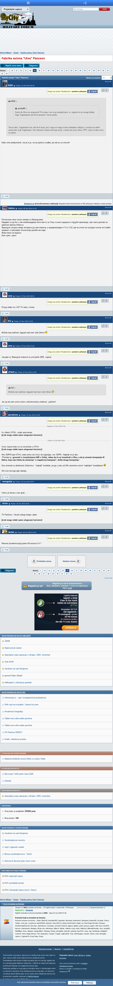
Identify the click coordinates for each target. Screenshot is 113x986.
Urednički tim (68, 949)
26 (85, 70)
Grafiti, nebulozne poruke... (16, 739)
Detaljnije (29, 910)
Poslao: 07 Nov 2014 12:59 (27, 372)
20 (57, 70)
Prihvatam (75, 983)
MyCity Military (5, 53)
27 (89, 70)
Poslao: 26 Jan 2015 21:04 (27, 532)
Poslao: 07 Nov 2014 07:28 (23, 321)
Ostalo (16, 53)
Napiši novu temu (13, 65)
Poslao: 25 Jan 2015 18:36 (30, 415)
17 (44, 70)
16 (39, 70)
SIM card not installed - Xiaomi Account (21, 705)
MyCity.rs (81, 955)
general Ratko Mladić (14, 676)
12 (21, 70)
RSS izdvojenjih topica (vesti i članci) (20, 890)
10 (12, 70)
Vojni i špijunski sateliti (14, 847)
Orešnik (8, 781)
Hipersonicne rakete (13, 648)
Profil (6, 196)
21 (62, 70)
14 (30, 70)
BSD (10, 85)
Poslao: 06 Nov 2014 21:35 (27, 208)
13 (25, 70)
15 (35, 70)
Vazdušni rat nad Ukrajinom (16, 669)
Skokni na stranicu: (93, 78)
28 (94, 70)
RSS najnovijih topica (14, 876)
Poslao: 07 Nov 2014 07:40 (24, 346)
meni (28, 3)
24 (76, 70)
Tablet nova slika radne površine (18, 718)
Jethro (11, 208)
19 (53, 70)
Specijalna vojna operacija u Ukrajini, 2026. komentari (27, 655)
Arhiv (5, 503)
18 (48, 70)
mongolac (7, 481)
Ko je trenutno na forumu (13, 904)
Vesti (76, 955)
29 (98, 70)
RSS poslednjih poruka (14, 883)
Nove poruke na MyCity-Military (16, 636)
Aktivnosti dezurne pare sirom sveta (20, 861)
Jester (11, 532)
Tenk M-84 (9, 662)
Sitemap (57, 949)
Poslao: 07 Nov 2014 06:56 (24, 296)
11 (16, 70)
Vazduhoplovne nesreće (15, 840)
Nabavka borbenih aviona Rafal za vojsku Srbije (25, 759)
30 (103, 70)
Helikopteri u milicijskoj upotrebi (18, 682)
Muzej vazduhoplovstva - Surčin (18, 854)
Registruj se (29, 204)
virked (11, 372)
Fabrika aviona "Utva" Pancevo (32, 53)
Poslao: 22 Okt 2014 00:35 (25, 85)
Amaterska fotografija (14, 711)
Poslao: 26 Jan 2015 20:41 (20, 503)
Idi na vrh (109, 578)
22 (67, 70)
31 (108, 70)
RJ (9, 321)
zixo (10, 296)
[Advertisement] (56, 40)
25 (80, 70)
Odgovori (33, 65)
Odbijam (89, 983)
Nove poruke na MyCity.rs (13, 692)
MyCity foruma (33, 976)
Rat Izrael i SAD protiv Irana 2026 (19, 774)
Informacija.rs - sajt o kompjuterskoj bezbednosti (25, 698)
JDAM (7, 641)
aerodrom (13, 415)
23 (71, 70)
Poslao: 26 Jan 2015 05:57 (24, 482)
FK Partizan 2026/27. (14, 732)
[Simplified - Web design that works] (69, 971)
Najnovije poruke (45, 949)
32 (2, 74)
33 (7, 74)
